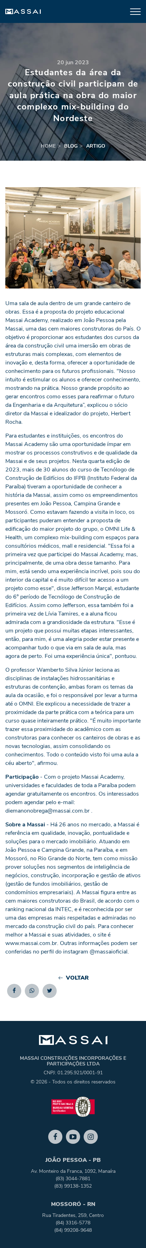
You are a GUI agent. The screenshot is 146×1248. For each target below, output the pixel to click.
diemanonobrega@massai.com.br (47, 811)
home (48, 146)
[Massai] (23, 11)
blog (71, 146)
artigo (95, 146)
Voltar (77, 978)
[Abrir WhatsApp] (128, 1230)
